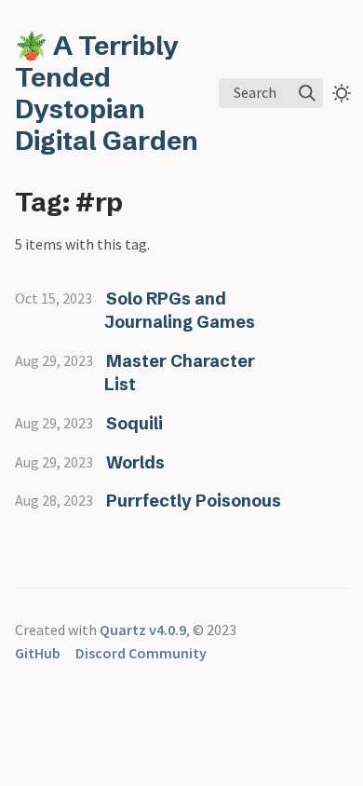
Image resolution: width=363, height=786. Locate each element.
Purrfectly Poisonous (193, 500)
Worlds (135, 462)
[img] (307, 93)
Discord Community (141, 653)
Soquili (134, 423)
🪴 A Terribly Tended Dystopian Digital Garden (106, 93)
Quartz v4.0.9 (143, 629)
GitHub (37, 653)
